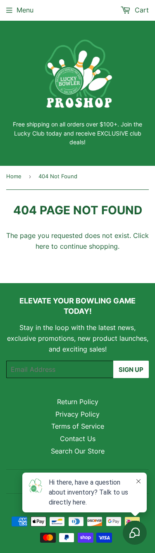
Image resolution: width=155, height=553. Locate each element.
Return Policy (77, 402)
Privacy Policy (77, 414)
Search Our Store (78, 451)
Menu (25, 10)
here (42, 246)
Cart (141, 10)
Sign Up (131, 370)
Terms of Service (77, 426)
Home (13, 176)
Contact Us (77, 438)
